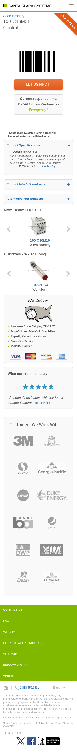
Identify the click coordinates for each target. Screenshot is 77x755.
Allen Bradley (47, 166)
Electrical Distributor (23, 643)
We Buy (9, 632)
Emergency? (38, 110)
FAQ (6, 620)
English (58, 687)
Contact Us (12, 609)
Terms (8, 676)
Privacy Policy (15, 665)
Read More (42, 402)
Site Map (10, 654)
